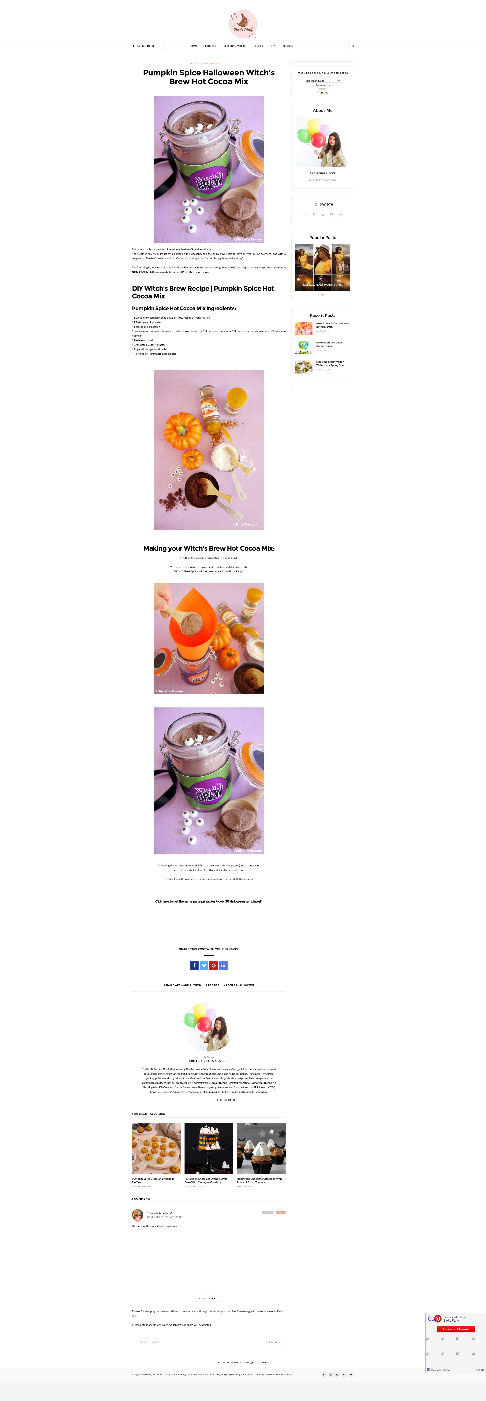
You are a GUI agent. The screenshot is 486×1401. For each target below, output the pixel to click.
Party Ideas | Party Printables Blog (169, 1374)
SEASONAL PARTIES (235, 46)
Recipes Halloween (239, 985)
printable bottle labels (163, 353)
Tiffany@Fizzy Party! (159, 1213)
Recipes (213, 985)
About (243, 1374)
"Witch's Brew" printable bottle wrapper (197, 571)
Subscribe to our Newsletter (278, 1374)
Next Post (271, 1342)
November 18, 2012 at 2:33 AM (164, 1217)
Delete (268, 1213)
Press (250, 1374)
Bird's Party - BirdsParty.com (210, 1374)
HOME (193, 46)
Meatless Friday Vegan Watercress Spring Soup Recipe (330, 365)
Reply (281, 1213)
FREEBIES (288, 46)
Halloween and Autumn (209, 64)
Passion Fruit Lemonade (323, 285)
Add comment (137, 1219)
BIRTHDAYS (209, 46)
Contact (259, 1374)
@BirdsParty (259, 1362)
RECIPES (258, 46)
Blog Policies (232, 1374)
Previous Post (150, 1342)
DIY (273, 46)
